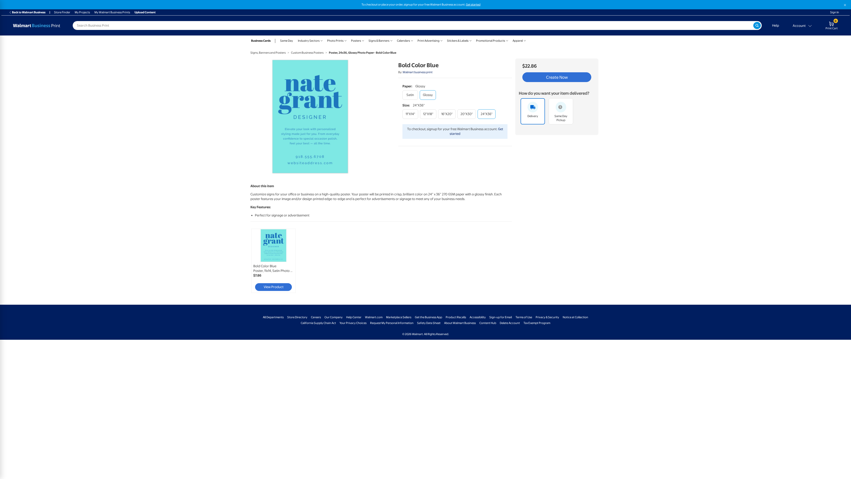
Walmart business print (418, 72)
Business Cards (261, 40)
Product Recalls (456, 317)
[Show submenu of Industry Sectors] (321, 40)
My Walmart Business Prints (112, 12)
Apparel (518, 40)
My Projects (82, 12)
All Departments (273, 317)
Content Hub (487, 323)
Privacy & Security (547, 317)
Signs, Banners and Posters (268, 52)
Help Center (353, 317)
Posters (356, 40)
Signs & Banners (379, 40)
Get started (473, 4)
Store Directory (297, 317)
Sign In (834, 12)
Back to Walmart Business (28, 12)
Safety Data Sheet (429, 323)
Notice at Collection (575, 317)
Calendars (403, 40)
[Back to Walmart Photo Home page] (36, 25)
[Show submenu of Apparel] (524, 40)
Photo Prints (335, 40)
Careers (316, 317)
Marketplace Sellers (398, 317)
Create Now (557, 77)
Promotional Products (490, 40)
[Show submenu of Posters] (363, 40)
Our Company (333, 317)
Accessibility (478, 317)
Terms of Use (523, 317)
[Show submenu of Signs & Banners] (391, 40)
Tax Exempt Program (536, 323)
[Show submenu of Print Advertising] (441, 40)
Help (775, 25)
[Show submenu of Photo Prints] (345, 40)
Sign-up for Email (500, 317)
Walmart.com (374, 317)
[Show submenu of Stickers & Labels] (470, 40)
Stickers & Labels (457, 40)
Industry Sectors (309, 40)
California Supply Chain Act (318, 323)
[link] (273, 261)
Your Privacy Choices (353, 323)
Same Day (286, 40)
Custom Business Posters (307, 52)
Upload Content (145, 12)
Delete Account (510, 323)
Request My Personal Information (392, 323)
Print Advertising (428, 40)
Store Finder (62, 12)
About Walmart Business (460, 323)
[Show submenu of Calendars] (412, 40)
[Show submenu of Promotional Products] (507, 40)
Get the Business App (428, 317)
